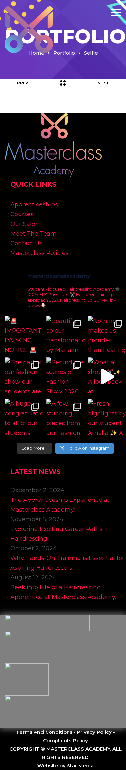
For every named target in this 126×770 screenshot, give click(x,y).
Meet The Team (33, 233)
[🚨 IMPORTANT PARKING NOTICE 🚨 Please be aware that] (24, 335)
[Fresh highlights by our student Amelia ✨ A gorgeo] (107, 418)
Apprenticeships (34, 204)
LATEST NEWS (35, 472)
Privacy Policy (94, 732)
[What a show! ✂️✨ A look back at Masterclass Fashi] (107, 377)
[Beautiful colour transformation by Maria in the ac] (65, 335)
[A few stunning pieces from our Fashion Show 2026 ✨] (65, 418)
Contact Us (26, 243)
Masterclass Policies (39, 253)
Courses (22, 214)
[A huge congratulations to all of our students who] (24, 418)
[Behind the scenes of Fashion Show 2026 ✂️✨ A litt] (65, 377)
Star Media (80, 766)
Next (103, 83)
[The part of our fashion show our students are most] (24, 377)
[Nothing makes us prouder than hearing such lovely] (107, 335)
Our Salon (24, 223)
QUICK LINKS (33, 184)
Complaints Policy (65, 740)
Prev (22, 83)
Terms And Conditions (44, 732)
